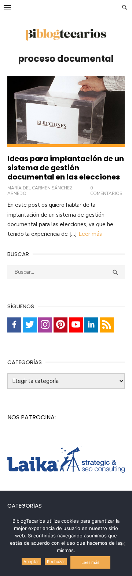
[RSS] (107, 325)
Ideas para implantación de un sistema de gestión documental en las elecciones (65, 167)
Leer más (90, 234)
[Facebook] (14, 325)
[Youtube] (76, 325)
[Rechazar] (122, 543)
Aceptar (31, 561)
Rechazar (56, 561)
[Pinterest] (60, 325)
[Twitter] (30, 325)
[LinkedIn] (91, 325)
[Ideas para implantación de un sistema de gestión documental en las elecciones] (66, 111)
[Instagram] (45, 325)
